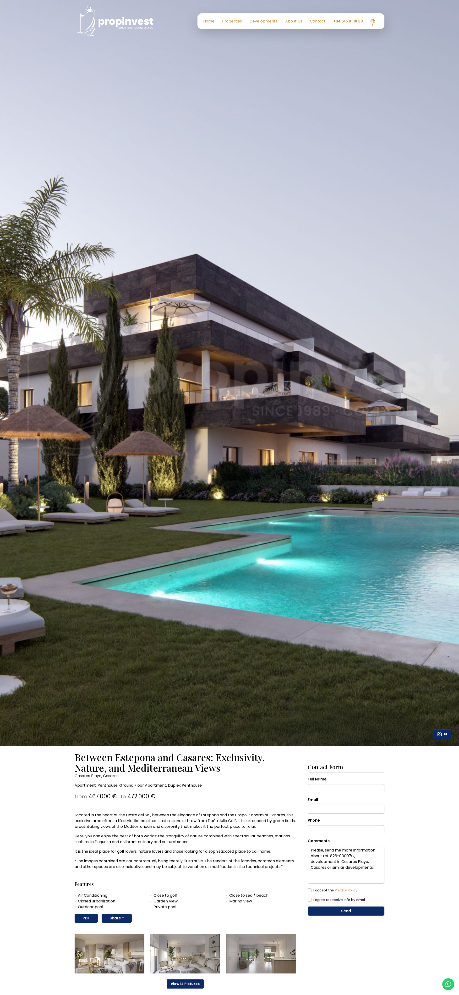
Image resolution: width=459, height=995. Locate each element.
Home (208, 21)
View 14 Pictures (185, 983)
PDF (86, 918)
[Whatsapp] (448, 984)
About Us (293, 21)
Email (313, 799)
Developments (264, 21)
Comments (319, 841)
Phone (314, 820)
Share (115, 918)
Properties (232, 21)
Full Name (317, 779)
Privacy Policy (346, 890)
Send (346, 911)
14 (445, 733)
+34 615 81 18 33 (348, 21)
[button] (373, 21)
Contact (318, 21)
